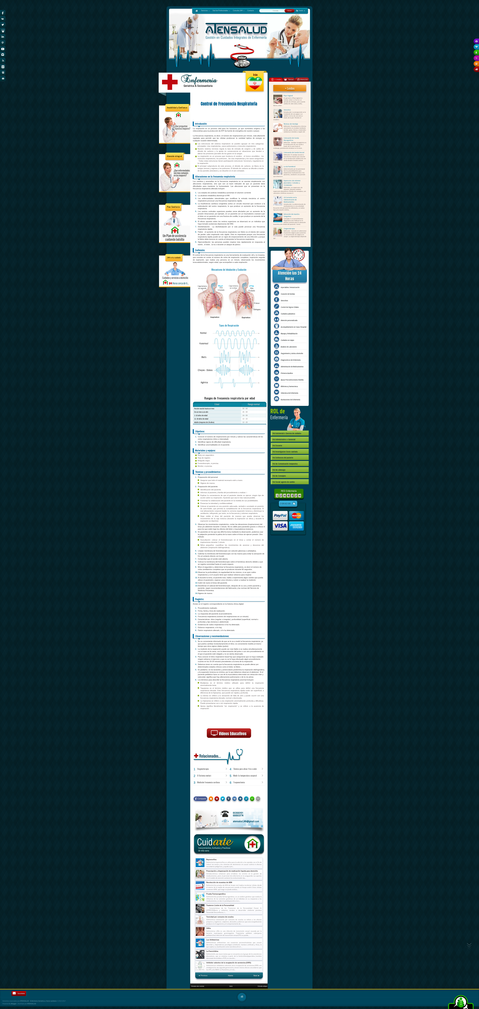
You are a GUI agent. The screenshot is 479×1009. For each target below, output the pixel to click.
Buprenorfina (211, 859)
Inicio (231, 986)
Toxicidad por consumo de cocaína (220, 917)
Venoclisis (287, 110)
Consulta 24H (237, 11)
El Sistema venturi (204, 775)
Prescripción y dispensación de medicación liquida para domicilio (232, 871)
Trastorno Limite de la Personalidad (220, 905)
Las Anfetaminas (212, 940)
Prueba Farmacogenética (216, 894)
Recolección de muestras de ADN (219, 882)
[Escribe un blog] (211, 799)
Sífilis (208, 928)
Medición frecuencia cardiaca (208, 782)
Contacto (250, 10)
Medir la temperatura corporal (245, 775)
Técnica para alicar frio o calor (245, 768)
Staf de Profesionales (219, 11)
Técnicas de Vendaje (291, 124)
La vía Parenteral (289, 167)
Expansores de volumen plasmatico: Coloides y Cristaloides (292, 183)
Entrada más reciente (197, 986)
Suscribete (21, 993)
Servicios (204, 11)
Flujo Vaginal (288, 96)
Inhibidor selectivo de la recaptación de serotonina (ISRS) (228, 963)
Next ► (256, 975)
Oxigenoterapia (203, 768)
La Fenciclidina (212, 951)
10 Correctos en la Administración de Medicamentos (290, 200)
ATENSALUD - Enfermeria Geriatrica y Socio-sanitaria (38, 1001)
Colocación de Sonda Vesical (294, 153)
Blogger (14, 1004)
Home (230, 975)
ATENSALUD (31, 1004)
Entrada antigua (262, 986)
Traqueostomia (239, 782)
